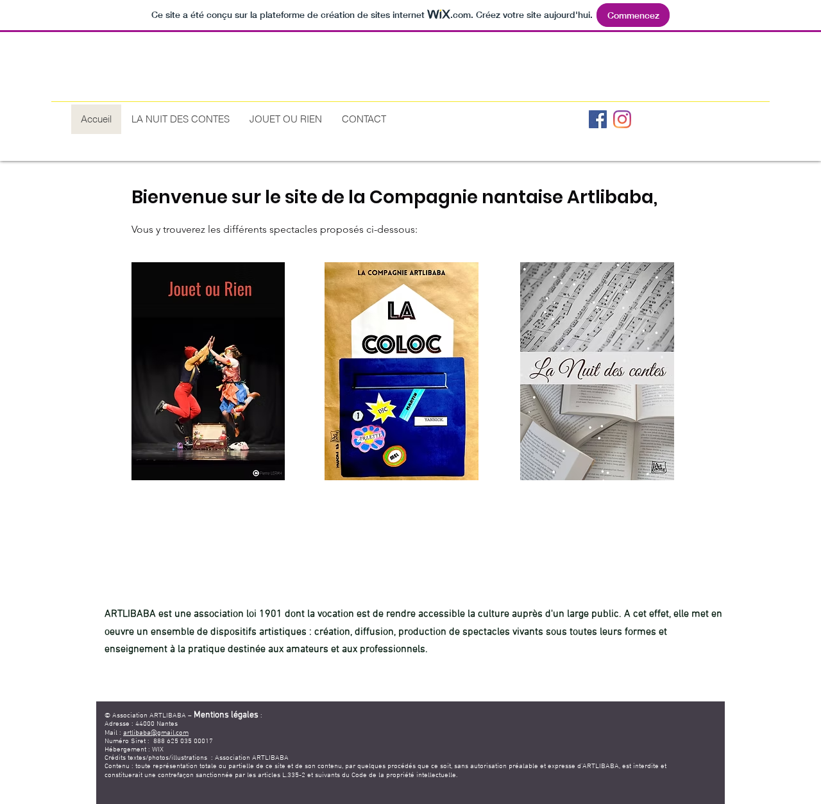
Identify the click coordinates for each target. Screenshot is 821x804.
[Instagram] (622, 119)
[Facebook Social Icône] (598, 119)
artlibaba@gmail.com (156, 733)
